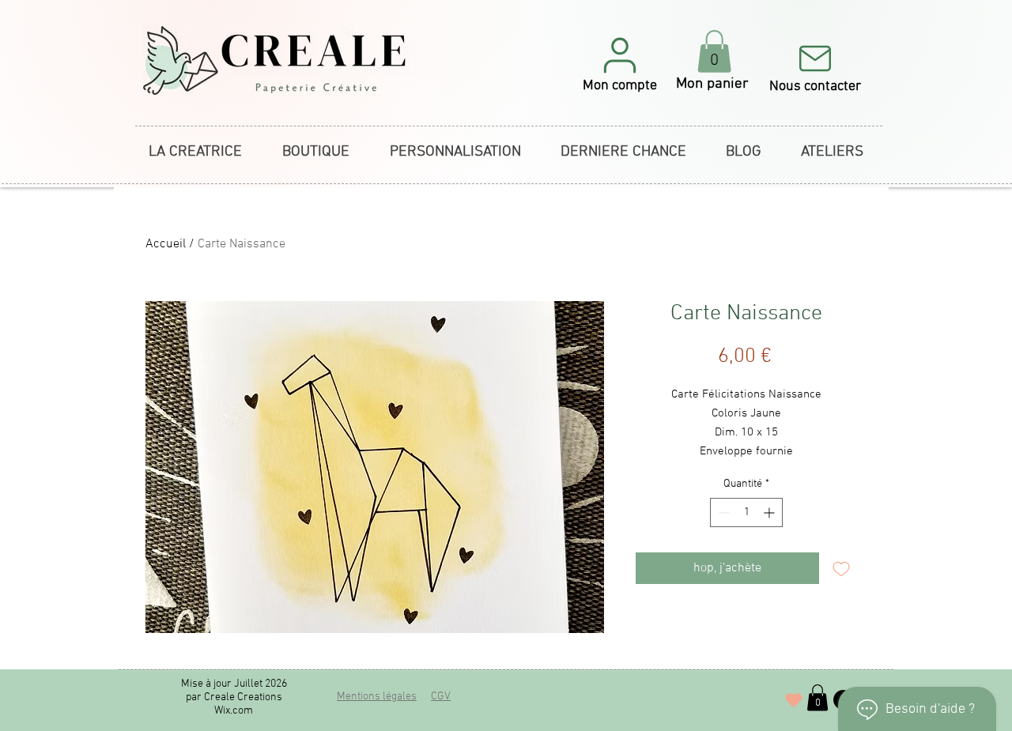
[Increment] (770, 512)
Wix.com (233, 711)
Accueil (165, 244)
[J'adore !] (794, 700)
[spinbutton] (746, 512)
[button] (619, 64)
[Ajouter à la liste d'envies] (841, 568)
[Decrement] (722, 512)
